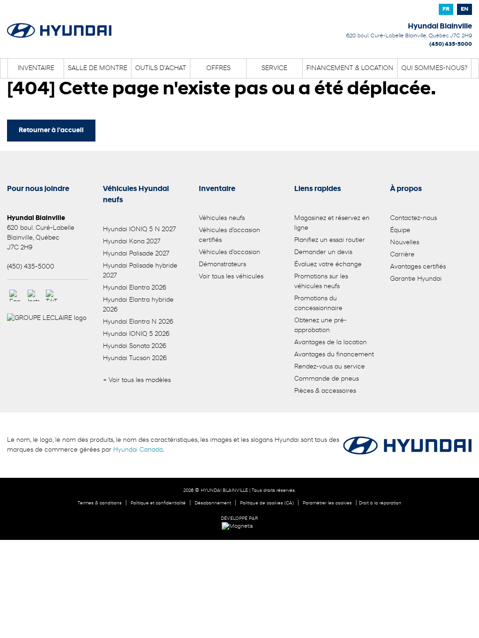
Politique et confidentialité (158, 503)
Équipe (400, 230)
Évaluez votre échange (328, 264)
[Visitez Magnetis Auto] (240, 526)
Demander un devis (323, 252)
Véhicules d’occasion (229, 252)
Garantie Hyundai (416, 279)
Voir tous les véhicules (231, 276)
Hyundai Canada (138, 450)
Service (274, 68)
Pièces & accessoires (325, 391)
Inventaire (36, 68)
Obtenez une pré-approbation (320, 325)
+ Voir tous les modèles (137, 380)
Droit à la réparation (380, 503)
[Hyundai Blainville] (59, 24)
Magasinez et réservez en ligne (332, 223)
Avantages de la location (330, 342)
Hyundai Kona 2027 (131, 241)
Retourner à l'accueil (51, 130)
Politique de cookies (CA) (267, 503)
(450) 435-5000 (450, 44)
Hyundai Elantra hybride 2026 (138, 305)
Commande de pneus (326, 379)
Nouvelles (404, 242)
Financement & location (349, 68)
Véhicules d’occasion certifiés (229, 235)
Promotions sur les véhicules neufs (321, 281)
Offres (218, 68)
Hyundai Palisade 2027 (136, 253)
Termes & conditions (100, 503)
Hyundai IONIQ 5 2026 (136, 334)
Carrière (402, 254)
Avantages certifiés (418, 266)
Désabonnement (213, 503)
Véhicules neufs (222, 218)
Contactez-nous (413, 218)
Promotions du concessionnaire (318, 303)
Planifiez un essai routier (329, 240)
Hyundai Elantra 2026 (134, 287)
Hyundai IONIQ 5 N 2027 (139, 229)
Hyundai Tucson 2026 (135, 358)
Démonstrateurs (222, 264)
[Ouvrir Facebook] (15, 295)
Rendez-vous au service (329, 366)
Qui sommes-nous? (434, 68)
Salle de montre (97, 68)
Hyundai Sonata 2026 (134, 346)
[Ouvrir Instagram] (33, 295)
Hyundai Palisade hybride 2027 (140, 270)
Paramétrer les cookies (327, 503)
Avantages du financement (334, 354)
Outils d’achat (160, 68)
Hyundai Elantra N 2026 (138, 322)
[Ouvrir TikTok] (52, 295)
